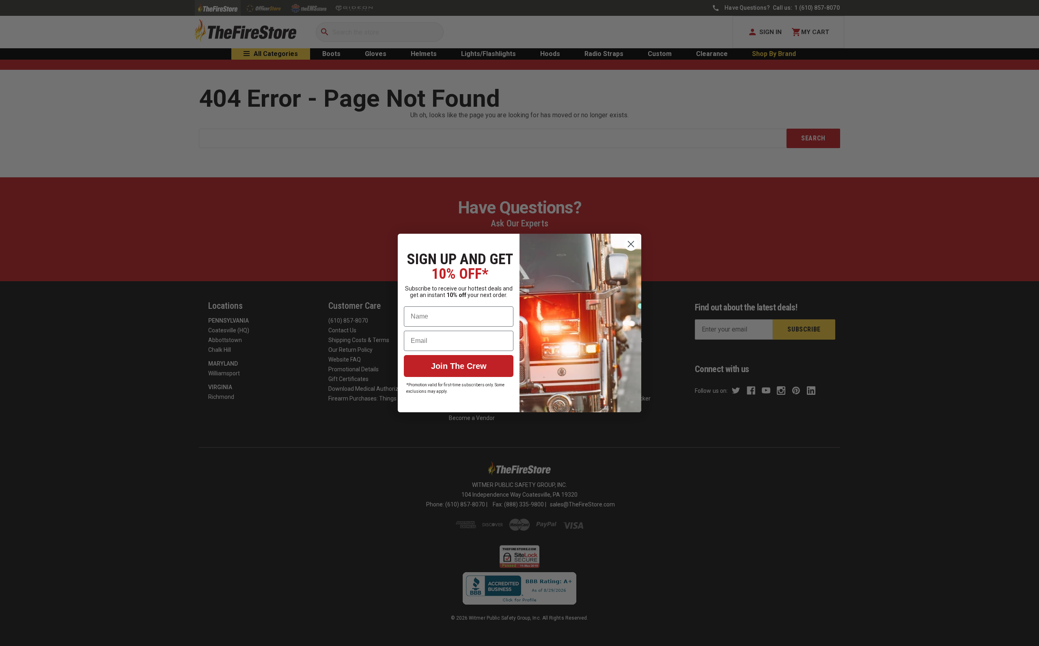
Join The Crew (459, 366)
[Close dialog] (631, 244)
